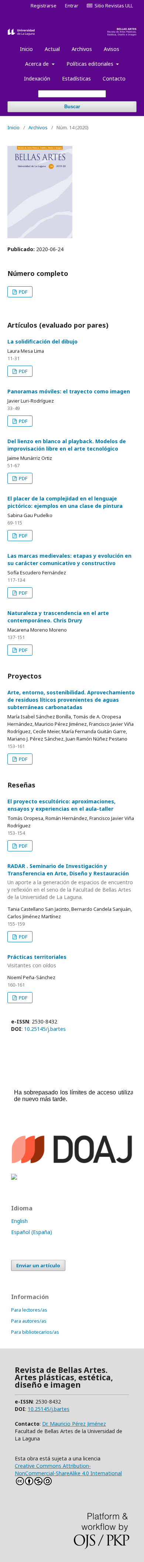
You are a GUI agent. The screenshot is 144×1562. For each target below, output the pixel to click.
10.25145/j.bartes (45, 1028)
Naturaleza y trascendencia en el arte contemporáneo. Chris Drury (58, 616)
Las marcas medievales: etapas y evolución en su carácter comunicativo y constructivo (69, 559)
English (19, 1220)
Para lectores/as (29, 1309)
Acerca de (37, 63)
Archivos (82, 48)
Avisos (111, 48)
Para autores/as (29, 1320)
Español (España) (31, 1231)
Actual (52, 48)
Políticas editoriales (90, 63)
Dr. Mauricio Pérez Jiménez (74, 1423)
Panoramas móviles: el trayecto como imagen (68, 391)
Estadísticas (76, 78)
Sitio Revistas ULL (112, 5)
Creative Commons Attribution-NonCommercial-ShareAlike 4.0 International (68, 1469)
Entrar (71, 5)
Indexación (37, 78)
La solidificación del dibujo (42, 341)
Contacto (114, 78)
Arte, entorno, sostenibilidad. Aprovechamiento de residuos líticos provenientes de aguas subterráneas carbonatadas (71, 700)
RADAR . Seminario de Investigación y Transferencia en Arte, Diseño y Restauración (70, 881)
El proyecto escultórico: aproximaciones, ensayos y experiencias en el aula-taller (61, 805)
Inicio (26, 48)
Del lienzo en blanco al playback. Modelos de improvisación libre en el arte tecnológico (66, 445)
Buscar (72, 106)
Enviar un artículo (38, 1265)
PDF (22, 291)
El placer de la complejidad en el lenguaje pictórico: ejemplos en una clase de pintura (65, 502)
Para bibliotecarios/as (35, 1332)
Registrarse (43, 5)
